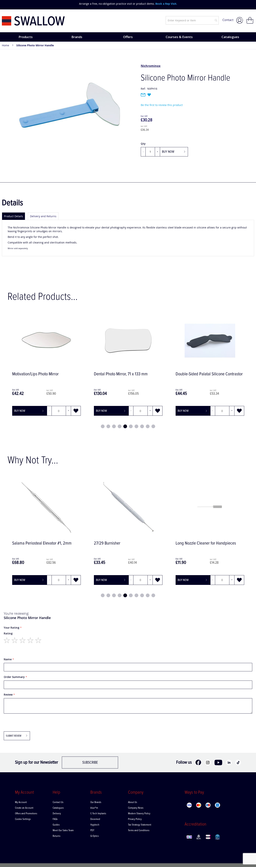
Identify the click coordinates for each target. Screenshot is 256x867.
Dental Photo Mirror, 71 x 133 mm (121, 374)
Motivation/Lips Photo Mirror (35, 374)
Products (26, 37)
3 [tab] (114, 426)
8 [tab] (142, 426)
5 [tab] (125, 426)
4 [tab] (119, 426)
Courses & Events (179, 37)
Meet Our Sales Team (63, 830)
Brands (76, 37)
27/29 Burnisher (55, 543)
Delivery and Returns (43, 216)
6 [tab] (131, 426)
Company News (135, 808)
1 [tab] (103, 426)
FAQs (55, 819)
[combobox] (192, 20)
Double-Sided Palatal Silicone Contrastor (209, 374)
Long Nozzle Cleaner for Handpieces (154, 543)
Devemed (95, 819)
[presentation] (5, 4)
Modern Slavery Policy (139, 813)
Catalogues (230, 37)
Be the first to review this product (162, 105)
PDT (92, 830)
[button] (76, 411)
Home (5, 45)
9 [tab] (148, 426)
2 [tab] (108, 426)
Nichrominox (150, 66)
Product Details (13, 216)
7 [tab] (136, 426)
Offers (128, 37)
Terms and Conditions (138, 830)
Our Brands (95, 802)
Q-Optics (94, 836)
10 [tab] (153, 426)
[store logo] (33, 21)
